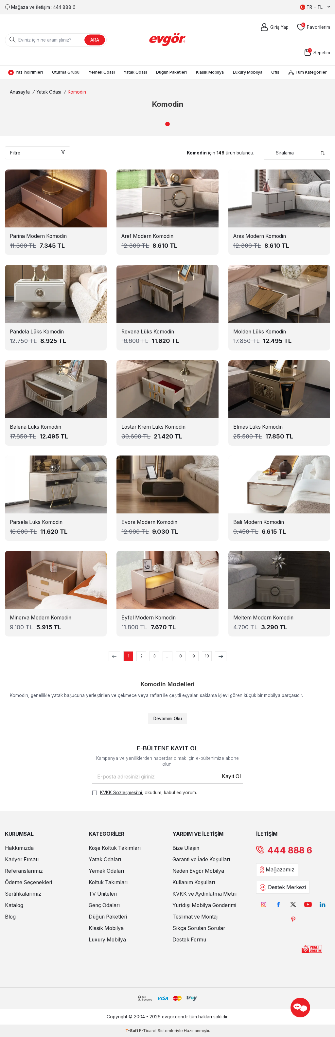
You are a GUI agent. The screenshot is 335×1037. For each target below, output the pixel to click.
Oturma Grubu (65, 72)
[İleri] (220, 656)
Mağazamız (280, 870)
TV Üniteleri (103, 894)
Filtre (15, 152)
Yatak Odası (135, 72)
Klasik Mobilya (210, 72)
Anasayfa (20, 92)
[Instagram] (264, 904)
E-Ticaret (148, 1030)
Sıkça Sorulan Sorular (198, 928)
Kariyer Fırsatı (22, 859)
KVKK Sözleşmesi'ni (121, 792)
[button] (167, 124)
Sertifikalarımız (23, 894)
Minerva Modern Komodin (40, 618)
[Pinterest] (293, 919)
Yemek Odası (102, 72)
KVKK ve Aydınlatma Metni (204, 894)
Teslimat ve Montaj (195, 917)
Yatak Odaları (105, 859)
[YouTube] (308, 904)
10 (207, 655)
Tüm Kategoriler (311, 72)
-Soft (132, 1030)
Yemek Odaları (106, 871)
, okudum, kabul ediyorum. (148, 792)
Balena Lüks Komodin (35, 427)
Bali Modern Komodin (258, 522)
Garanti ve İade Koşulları (201, 859)
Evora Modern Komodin (149, 522)
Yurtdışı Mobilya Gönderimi (204, 905)
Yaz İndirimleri (29, 72)
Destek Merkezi (287, 887)
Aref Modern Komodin (147, 236)
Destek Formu (189, 940)
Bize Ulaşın (185, 848)
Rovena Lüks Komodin (147, 332)
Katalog (14, 905)
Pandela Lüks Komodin (37, 332)
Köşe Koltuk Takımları (115, 848)
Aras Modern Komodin (259, 236)
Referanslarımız (24, 871)
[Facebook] (278, 904)
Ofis (275, 72)
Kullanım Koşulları (193, 882)
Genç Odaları (104, 905)
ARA (94, 40)
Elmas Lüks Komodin (258, 427)
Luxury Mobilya (247, 72)
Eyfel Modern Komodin (148, 618)
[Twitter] (293, 904)
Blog (10, 917)
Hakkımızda (19, 848)
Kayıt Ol (231, 776)
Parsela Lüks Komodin (36, 522)
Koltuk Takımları (108, 882)
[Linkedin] (322, 904)
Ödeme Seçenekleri (28, 882)
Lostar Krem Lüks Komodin (153, 427)
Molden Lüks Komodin (259, 332)
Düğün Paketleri (171, 72)
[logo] (168, 39)
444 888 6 (289, 850)
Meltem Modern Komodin (263, 618)
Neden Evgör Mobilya (198, 871)
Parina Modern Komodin (38, 236)
